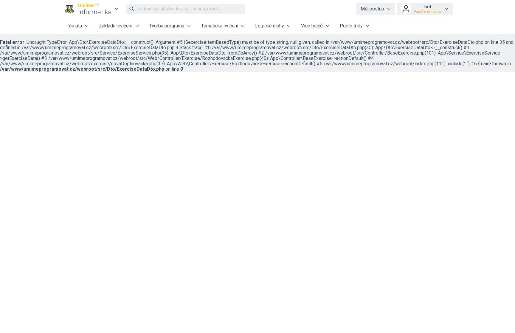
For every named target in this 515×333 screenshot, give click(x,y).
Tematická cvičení (219, 26)
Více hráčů (312, 26)
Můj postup (372, 9)
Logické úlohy (269, 26)
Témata (74, 26)
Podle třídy (351, 26)
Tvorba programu (166, 26)
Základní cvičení (115, 26)
